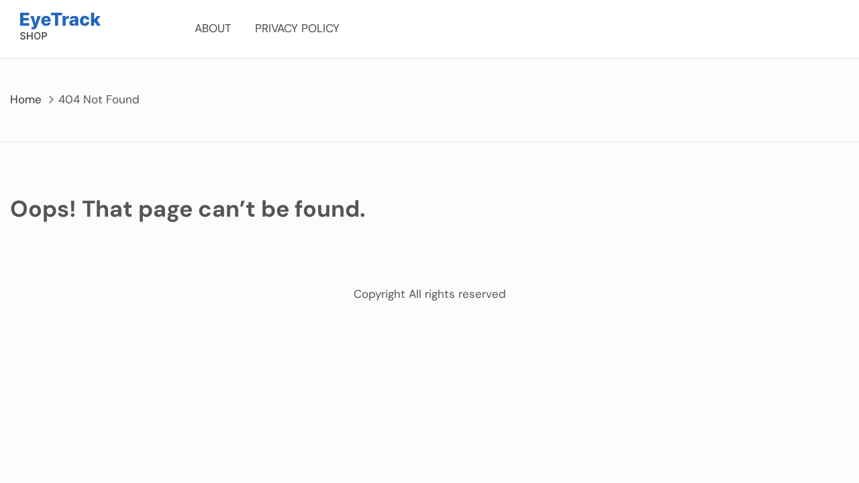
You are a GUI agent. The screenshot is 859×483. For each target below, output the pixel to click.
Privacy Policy (297, 28)
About (213, 28)
